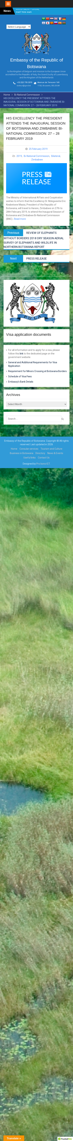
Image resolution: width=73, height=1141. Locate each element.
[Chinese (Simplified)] (48, 18)
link (21, 353)
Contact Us (44, 457)
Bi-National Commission (36, 156)
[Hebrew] (43, 23)
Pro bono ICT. (43, 463)
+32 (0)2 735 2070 (24, 82)
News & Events (55, 453)
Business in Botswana (21, 453)
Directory (40, 453)
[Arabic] (43, 18)
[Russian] (56, 23)
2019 (19, 156)
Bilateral (55, 156)
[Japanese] (48, 23)
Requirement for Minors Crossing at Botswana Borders (37, 371)
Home (14, 448)
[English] (56, 18)
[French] (60, 18)
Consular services (29, 448)
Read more (20, 219)
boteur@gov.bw (24, 86)
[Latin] (52, 23)
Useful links (29, 457)
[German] (64, 18)
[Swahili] (64, 23)
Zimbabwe (37, 159)
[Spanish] (60, 23)
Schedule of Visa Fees (20, 376)
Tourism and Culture (51, 448)
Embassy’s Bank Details (20, 381)
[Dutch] (52, 18)
